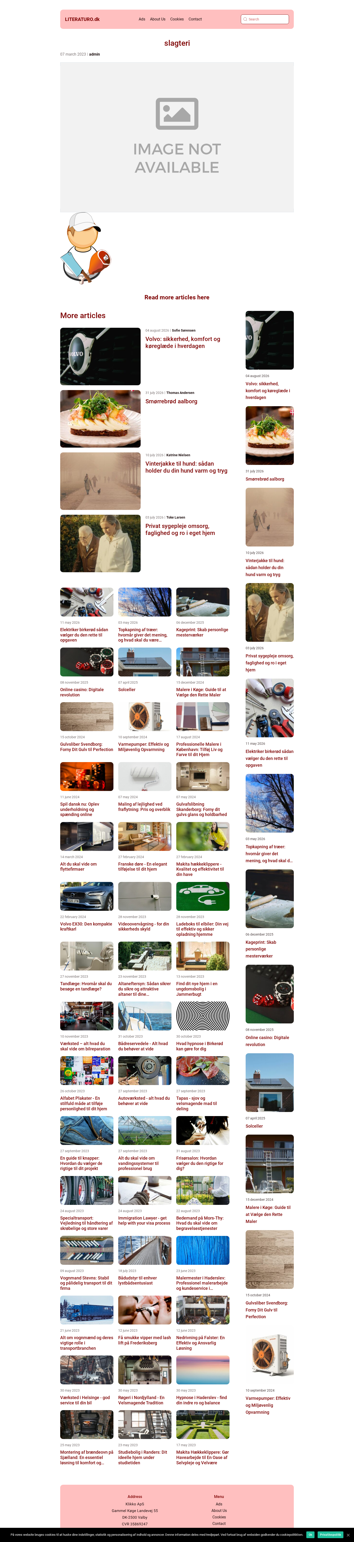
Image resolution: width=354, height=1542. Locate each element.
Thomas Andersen (180, 393)
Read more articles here (177, 297)
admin (94, 54)
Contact (195, 19)
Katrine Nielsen (178, 455)
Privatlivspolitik (330, 1534)
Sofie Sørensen (184, 330)
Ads (142, 19)
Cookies (177, 19)
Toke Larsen (175, 517)
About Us (157, 19)
